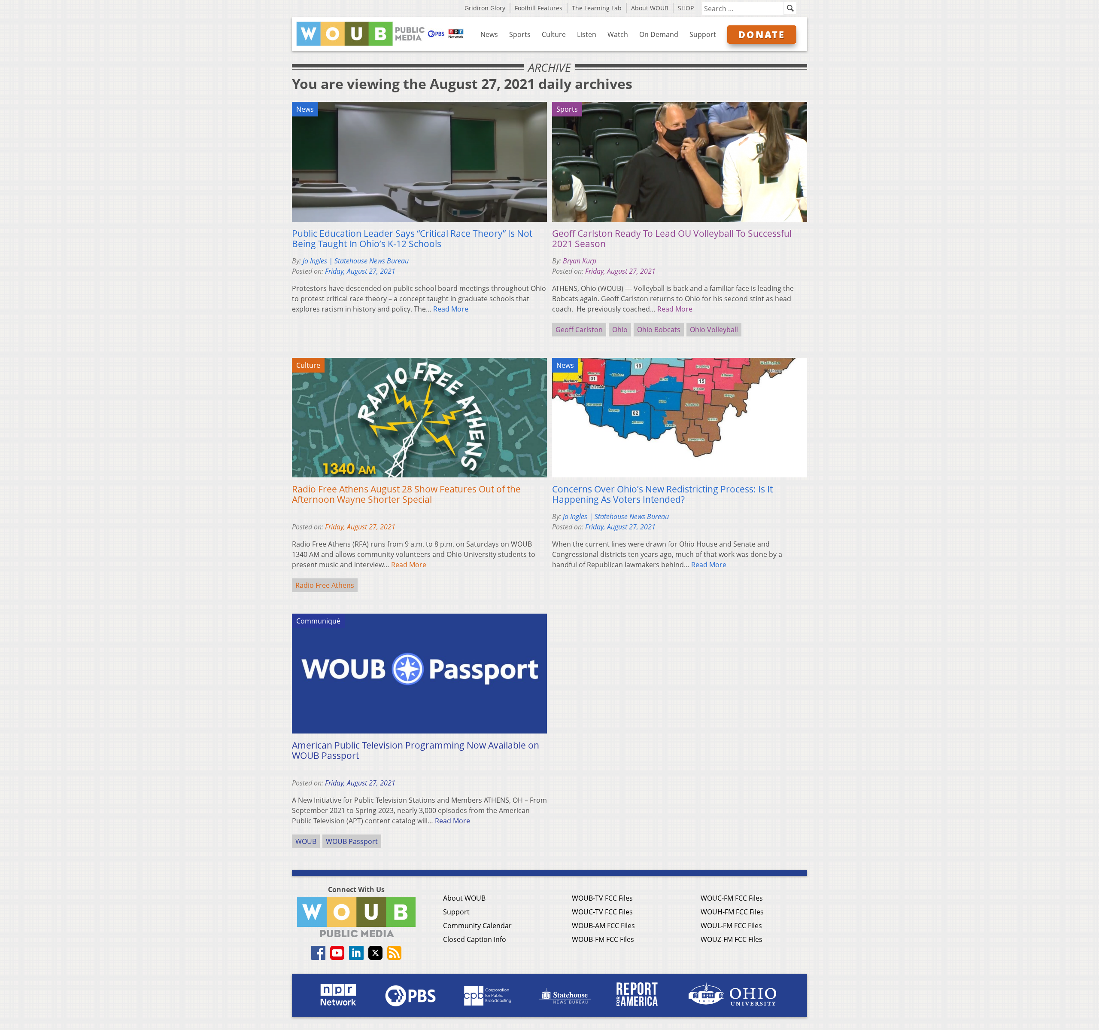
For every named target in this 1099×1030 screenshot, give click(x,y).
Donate (761, 34)
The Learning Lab (597, 8)
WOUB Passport (352, 841)
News (489, 34)
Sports (520, 34)
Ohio (620, 329)
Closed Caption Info (474, 939)
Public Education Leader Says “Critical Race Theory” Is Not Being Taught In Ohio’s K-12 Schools (412, 238)
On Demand (658, 34)
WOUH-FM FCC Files (732, 912)
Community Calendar (477, 925)
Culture (554, 34)
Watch (617, 34)
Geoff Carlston (579, 329)
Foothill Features (538, 8)
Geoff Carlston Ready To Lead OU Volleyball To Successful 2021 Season (672, 238)
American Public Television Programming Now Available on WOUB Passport (415, 750)
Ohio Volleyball (714, 329)
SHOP (686, 8)
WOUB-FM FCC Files (603, 939)
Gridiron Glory (484, 8)
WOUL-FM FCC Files (731, 925)
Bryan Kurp (579, 261)
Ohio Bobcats (658, 329)
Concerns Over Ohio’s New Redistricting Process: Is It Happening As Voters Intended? (662, 494)
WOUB (305, 841)
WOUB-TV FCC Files (602, 898)
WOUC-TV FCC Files (602, 912)
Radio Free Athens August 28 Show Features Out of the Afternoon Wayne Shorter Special (406, 494)
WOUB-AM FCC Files (603, 925)
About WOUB (649, 8)
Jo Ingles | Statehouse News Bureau (356, 261)
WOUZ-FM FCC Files (731, 939)
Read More (450, 309)
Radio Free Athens (324, 585)
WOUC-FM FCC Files (732, 898)
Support (702, 34)
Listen (586, 34)
